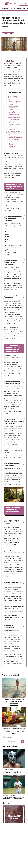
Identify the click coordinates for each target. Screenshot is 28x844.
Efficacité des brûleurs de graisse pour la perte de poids (14, 730)
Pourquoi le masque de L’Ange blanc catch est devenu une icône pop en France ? (13, 771)
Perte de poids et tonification (13, 111)
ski (18, 70)
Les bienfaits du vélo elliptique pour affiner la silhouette (14, 98)
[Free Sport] (10, 3)
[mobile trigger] (2, 3)
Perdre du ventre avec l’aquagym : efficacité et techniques (14, 816)
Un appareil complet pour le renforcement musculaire (15, 102)
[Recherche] (22, 3)
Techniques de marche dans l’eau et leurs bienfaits (14, 701)
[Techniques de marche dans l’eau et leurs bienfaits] (14, 688)
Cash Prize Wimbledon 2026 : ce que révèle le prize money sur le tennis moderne (14, 798)
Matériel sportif (8, 33)
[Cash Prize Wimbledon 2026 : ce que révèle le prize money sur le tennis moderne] (14, 784)
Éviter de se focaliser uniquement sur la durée (15, 140)
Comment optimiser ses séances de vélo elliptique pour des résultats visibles (14, 116)
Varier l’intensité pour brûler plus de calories (14, 120)
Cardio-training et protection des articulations (13, 107)
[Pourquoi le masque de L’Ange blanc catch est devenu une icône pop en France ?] (14, 758)
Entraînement (6, 795)
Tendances (5, 769)
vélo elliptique (10, 61)
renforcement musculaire (11, 74)
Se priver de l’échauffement (12, 147)
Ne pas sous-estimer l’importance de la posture (15, 136)
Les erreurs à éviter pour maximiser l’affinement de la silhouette (15, 132)
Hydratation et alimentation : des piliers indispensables (15, 124)
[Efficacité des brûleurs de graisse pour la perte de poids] (14, 717)
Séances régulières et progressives (14, 128)
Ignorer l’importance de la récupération (15, 143)
